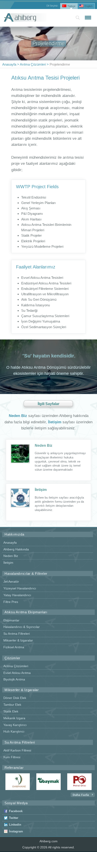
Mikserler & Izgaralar (18, 640)
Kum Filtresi (11, 757)
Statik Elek (10, 711)
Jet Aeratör (11, 581)
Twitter (13, 818)
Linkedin (15, 824)
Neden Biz (43, 445)
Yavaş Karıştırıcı (15, 725)
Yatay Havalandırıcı (17, 595)
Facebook (16, 811)
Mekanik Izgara (14, 718)
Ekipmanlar (11, 620)
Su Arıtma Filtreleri (16, 633)
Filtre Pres (10, 602)
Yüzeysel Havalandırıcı (19, 588)
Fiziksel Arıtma (13, 647)
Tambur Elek (12, 704)
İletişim (41, 490)
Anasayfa (9, 64)
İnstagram (16, 831)
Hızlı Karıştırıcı (13, 731)
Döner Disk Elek (14, 698)
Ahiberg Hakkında (16, 549)
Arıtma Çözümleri (33, 64)
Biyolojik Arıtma (14, 679)
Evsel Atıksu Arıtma (17, 673)
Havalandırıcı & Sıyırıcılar (21, 627)
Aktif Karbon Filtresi (17, 750)
